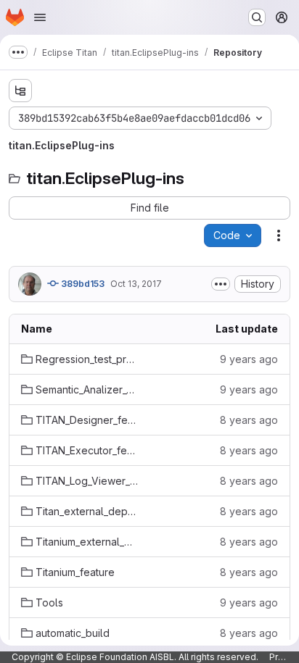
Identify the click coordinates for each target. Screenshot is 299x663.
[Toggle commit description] (220, 284)
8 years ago (249, 420)
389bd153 (82, 283)
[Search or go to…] (257, 17)
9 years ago (249, 359)
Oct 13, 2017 (136, 283)
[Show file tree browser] (20, 90)
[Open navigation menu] (40, 17)
